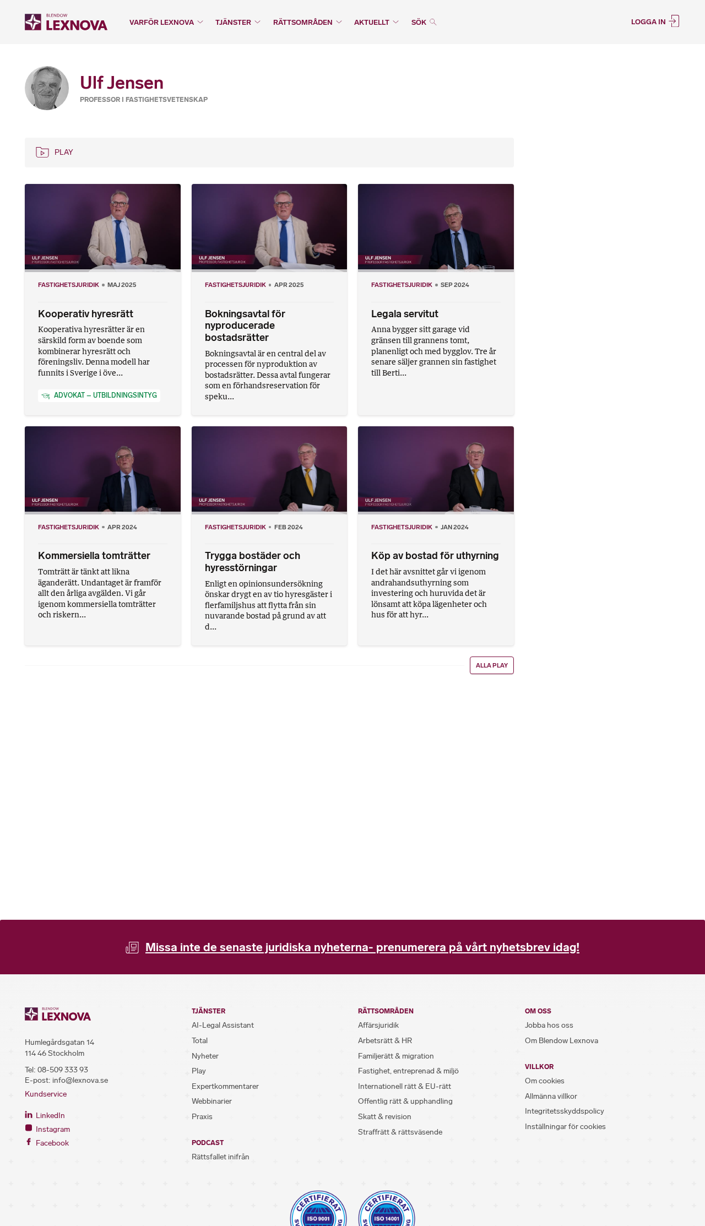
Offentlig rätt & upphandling (405, 1101)
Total (200, 1040)
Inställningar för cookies (565, 1126)
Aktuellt (371, 22)
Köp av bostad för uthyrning (435, 556)
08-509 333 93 (62, 1070)
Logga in (649, 21)
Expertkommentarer (225, 1086)
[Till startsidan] (66, 22)
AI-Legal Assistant (223, 1025)
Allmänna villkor (551, 1096)
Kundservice (46, 1094)
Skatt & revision (384, 1116)
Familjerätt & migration (396, 1056)
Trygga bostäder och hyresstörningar (252, 562)
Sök (419, 22)
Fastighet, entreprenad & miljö (408, 1071)
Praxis (202, 1116)
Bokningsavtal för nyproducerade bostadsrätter (245, 326)
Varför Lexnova (161, 22)
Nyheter (205, 1056)
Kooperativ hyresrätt (85, 314)
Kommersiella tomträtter (94, 556)
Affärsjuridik (378, 1025)
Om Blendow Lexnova (561, 1040)
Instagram (52, 1129)
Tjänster (233, 22)
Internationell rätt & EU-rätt (404, 1086)
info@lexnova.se (80, 1080)
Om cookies (545, 1081)
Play (64, 152)
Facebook (51, 1143)
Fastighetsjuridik (68, 285)
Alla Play (492, 665)
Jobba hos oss (549, 1025)
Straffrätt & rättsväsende (400, 1132)
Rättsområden (303, 22)
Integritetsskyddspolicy (564, 1111)
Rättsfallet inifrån (221, 1157)
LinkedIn (49, 1115)
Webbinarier (212, 1101)
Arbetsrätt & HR (385, 1040)
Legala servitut (404, 314)
